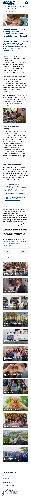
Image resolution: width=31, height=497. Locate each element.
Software (5, 243)
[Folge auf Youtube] (10, 472)
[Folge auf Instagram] (6, 472)
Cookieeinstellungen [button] (9, 485)
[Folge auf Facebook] (4, 472)
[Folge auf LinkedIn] (8, 472)
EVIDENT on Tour (20, 241)
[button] (2, 494)
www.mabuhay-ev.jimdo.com (12, 200)
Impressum (6, 479)
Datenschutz (6, 482)
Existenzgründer (7, 245)
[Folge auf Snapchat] (14, 472)
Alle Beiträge (20, 239)
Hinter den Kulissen (14, 243)
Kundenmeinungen (8, 241)
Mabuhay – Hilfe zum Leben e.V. (12, 56)
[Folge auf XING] (12, 472)
